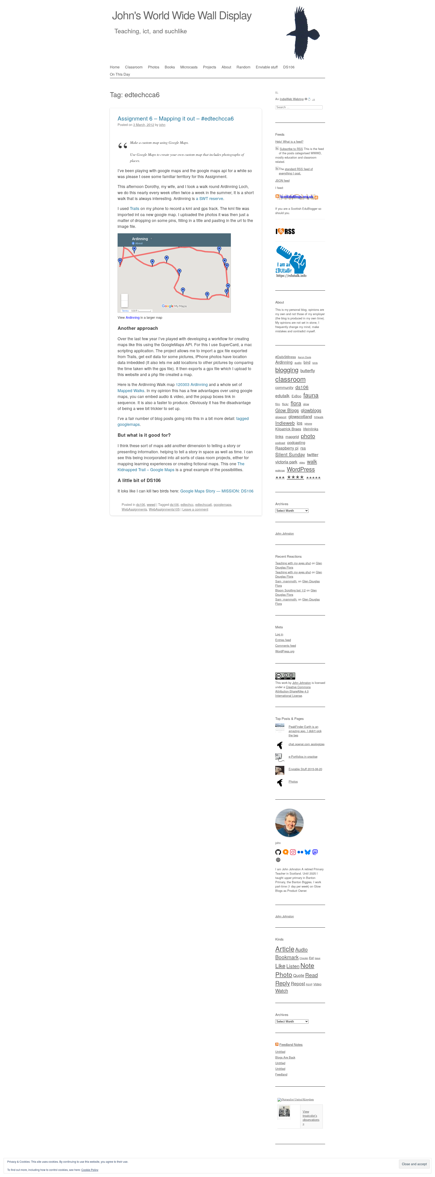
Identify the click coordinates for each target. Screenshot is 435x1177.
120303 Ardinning (192, 384)
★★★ (280, 477)
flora (296, 403)
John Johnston (284, 533)
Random (243, 67)
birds (315, 362)
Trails (134, 208)
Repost (298, 983)
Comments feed (285, 645)
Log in (279, 634)
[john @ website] (278, 859)
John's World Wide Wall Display (181, 14)
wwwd (151, 504)
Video (317, 984)
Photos (153, 67)
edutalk (282, 395)
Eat (311, 957)
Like (280, 966)
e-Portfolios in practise (303, 756)
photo (308, 436)
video (302, 462)
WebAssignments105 (164, 509)
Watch (281, 990)
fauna (311, 394)
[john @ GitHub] (278, 852)
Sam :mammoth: (286, 581)
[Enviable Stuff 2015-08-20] (300, 765)
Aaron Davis (304, 357)
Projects (209, 67)
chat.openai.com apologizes (306, 744)
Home (115, 67)
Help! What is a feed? (289, 141)
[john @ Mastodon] (315, 852)
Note (307, 965)
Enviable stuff (267, 67)
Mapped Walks (131, 390)
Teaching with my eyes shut (293, 563)
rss (303, 448)
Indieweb (285, 422)
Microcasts (189, 67)
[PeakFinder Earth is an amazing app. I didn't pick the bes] (300, 723)
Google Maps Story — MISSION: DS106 (217, 491)
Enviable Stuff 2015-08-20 (305, 769)
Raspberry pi (286, 448)
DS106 (289, 67)
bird (307, 362)
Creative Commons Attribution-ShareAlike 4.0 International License (293, 691)
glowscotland (300, 416)
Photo (283, 974)
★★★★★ (313, 477)
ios (299, 423)
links (279, 436)
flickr (285, 404)
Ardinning (133, 317)
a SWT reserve (209, 198)
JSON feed (282, 180)
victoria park (286, 461)
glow (306, 404)
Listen (293, 965)
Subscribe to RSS (291, 149)
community (284, 387)
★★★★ (295, 476)
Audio (301, 949)
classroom (290, 378)
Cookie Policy (89, 1170)
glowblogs (311, 410)
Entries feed (283, 640)
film (277, 404)
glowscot (280, 417)
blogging (286, 369)
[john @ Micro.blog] (286, 852)
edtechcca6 (203, 504)
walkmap (280, 470)
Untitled (280, 1051)
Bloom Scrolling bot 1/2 (290, 590)
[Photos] (300, 778)
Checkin (304, 958)
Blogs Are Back (285, 1057)
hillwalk (318, 417)
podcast (280, 443)
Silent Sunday (290, 454)
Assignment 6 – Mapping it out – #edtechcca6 (176, 118)
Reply (282, 983)
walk (312, 461)
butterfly (307, 370)
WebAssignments (134, 509)
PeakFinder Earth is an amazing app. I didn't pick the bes (305, 730)
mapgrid (292, 436)
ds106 (140, 504)
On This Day (120, 74)
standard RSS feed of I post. (296, 171)
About (226, 67)
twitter (312, 454)
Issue (317, 958)
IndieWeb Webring (292, 99)
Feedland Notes (291, 1044)
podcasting (296, 442)
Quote (298, 975)
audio (298, 363)
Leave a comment (195, 509)
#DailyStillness (285, 357)
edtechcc (187, 504)
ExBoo (296, 396)
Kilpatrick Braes (288, 429)
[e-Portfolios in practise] (300, 753)
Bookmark (287, 956)
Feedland (281, 1074)
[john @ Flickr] (300, 852)
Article (284, 948)
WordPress (301, 469)
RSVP (309, 984)
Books (170, 67)
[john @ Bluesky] (308, 852)
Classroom (134, 67)
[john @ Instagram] (293, 852)
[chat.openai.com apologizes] (300, 740)
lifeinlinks (310, 429)
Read (311, 975)
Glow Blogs (287, 410)
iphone (308, 423)
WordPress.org (284, 651)
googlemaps (222, 504)
